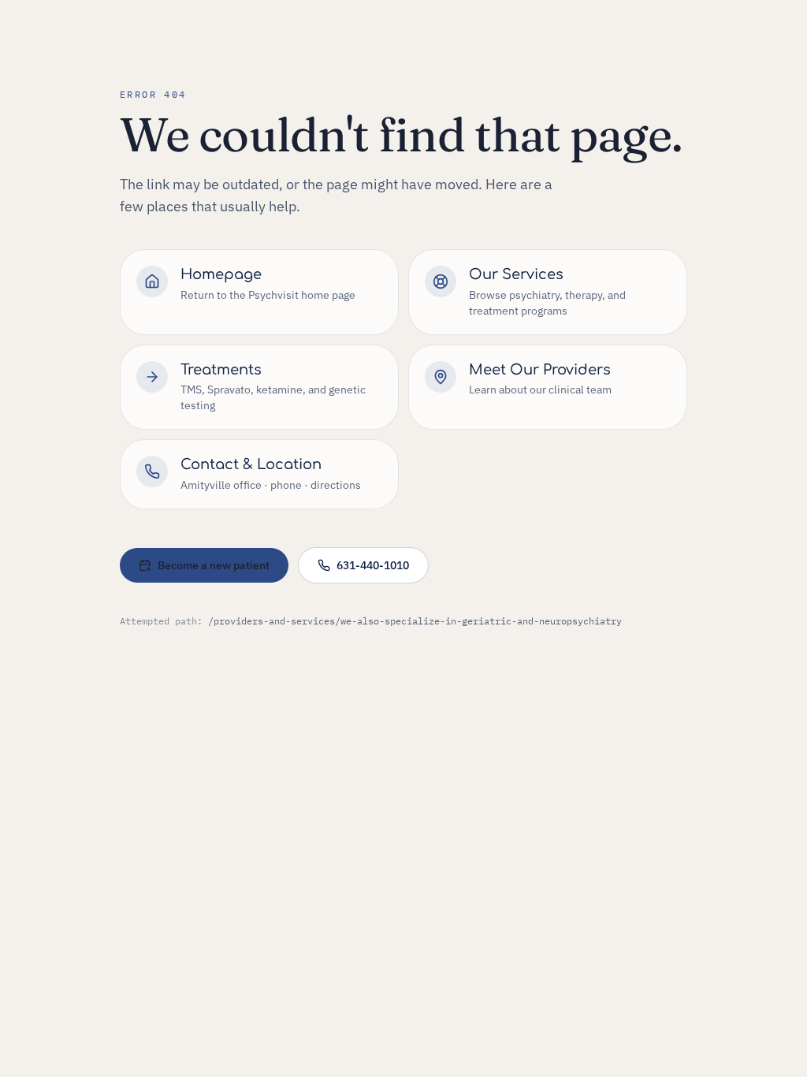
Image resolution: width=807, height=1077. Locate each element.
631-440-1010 (373, 565)
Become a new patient (214, 565)
